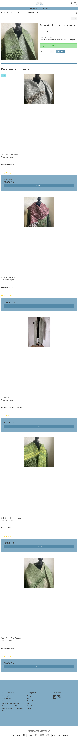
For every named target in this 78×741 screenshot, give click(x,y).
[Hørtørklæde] (39, 355)
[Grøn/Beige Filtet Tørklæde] (39, 596)
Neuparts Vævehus (39, 730)
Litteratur (30, 706)
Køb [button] (62, 51)
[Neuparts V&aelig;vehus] (39, 3)
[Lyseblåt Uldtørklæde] (39, 112)
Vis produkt (39, 185)
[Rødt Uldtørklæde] (39, 235)
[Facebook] (54, 698)
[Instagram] (58, 698)
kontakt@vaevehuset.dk (14, 703)
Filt (28, 703)
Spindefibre (30, 701)
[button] (72, 18)
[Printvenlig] (76, 13)
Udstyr (29, 696)
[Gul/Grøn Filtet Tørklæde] (39, 475)
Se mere (29, 708)
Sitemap (4, 711)
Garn (28, 698)
